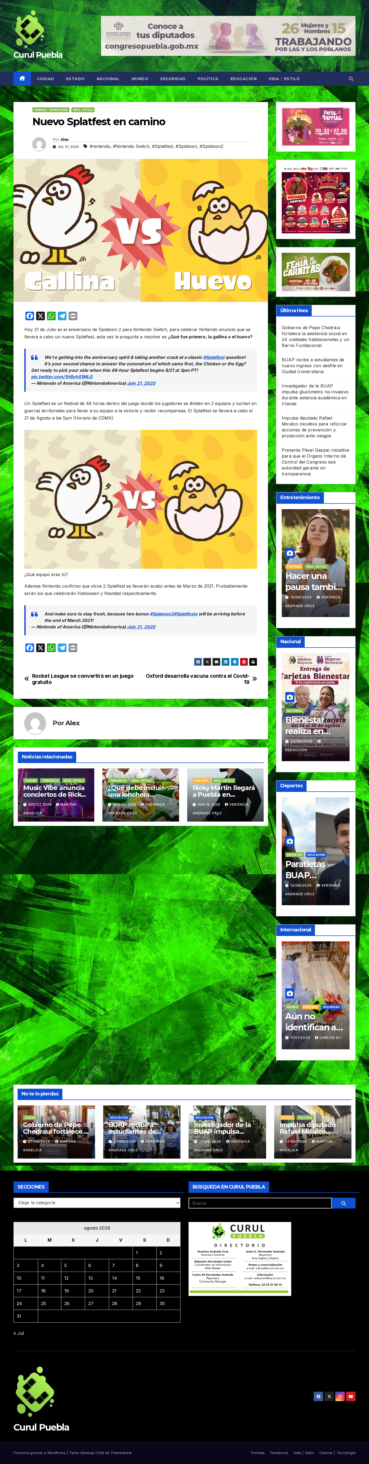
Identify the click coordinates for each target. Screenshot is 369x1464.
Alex (65, 139)
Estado (75, 78)
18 (43, 1290)
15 (138, 1278)
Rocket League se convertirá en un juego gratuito (83, 679)
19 (66, 1290)
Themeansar (121, 1453)
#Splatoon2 (211, 146)
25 (43, 1303)
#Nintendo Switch (131, 146)
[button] (351, 78)
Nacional (108, 78)
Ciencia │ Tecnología (51, 109)
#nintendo (100, 146)
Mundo (140, 78)
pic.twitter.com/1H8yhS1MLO (61, 376)
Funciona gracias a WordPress (40, 1453)
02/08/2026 (302, 885)
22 (138, 1290)
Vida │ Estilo (284, 78)
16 (162, 1278)
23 (162, 1290)
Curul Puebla (38, 55)
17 (19, 1290)
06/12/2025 (301, 1029)
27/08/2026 (39, 1141)
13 (90, 1278)
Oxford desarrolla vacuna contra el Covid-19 (197, 679)
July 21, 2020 (141, 383)
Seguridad (173, 78)
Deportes (311, 854)
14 (114, 1278)
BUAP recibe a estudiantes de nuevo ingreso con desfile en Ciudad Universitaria (313, 365)
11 (43, 1278)
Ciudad (45, 78)
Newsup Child (92, 1453)
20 (90, 1290)
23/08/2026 (328, 597)
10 (19, 1278)
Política (208, 78)
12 (66, 1278)
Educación (243, 78)
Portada (201, 780)
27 (90, 1303)
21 (114, 1290)
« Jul (19, 1333)
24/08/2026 (302, 741)
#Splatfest (162, 146)
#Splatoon (186, 146)
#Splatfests (185, 614)
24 (19, 1303)
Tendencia (50, 780)
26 (66, 1303)
